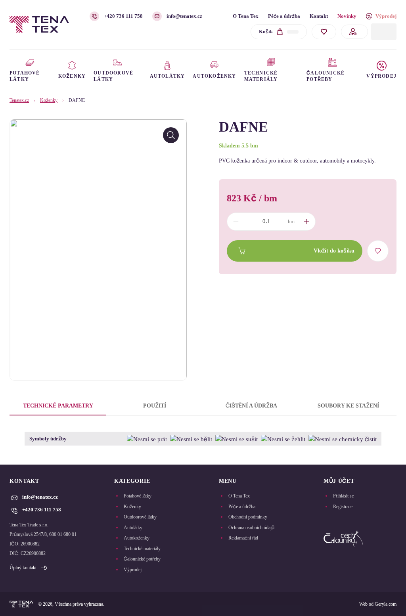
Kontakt (319, 16)
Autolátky (133, 527)
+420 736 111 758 (123, 16)
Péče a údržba (284, 16)
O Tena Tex (246, 16)
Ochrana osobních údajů (251, 527)
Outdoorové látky (140, 517)
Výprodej (385, 16)
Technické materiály (142, 548)
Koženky (48, 100)
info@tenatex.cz (184, 16)
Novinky (346, 16)
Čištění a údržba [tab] (251, 406)
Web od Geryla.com (377, 604)
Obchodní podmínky (247, 517)
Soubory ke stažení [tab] (348, 406)
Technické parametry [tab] (58, 406)
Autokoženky (136, 538)
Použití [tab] (154, 406)
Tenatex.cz (19, 100)
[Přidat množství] (306, 221)
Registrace (342, 506)
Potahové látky (137, 496)
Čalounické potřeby (142, 559)
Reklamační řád (243, 538)
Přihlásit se (343, 496)
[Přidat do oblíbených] (378, 251)
